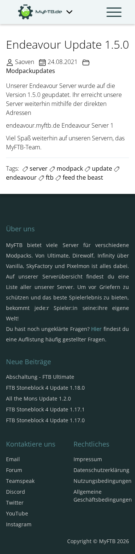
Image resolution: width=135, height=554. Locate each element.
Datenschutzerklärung (101, 470)
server (38, 168)
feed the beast (82, 177)
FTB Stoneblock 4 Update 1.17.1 (45, 409)
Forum (14, 470)
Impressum (88, 459)
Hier (96, 328)
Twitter (15, 502)
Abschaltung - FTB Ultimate (40, 376)
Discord (15, 491)
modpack (69, 168)
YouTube (17, 513)
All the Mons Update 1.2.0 (38, 398)
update (101, 168)
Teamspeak (20, 480)
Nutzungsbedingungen (103, 480)
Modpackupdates (30, 71)
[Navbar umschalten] (114, 12)
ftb (49, 177)
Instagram (19, 524)
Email (13, 459)
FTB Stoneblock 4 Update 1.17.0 (45, 420)
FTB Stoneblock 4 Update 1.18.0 (45, 387)
